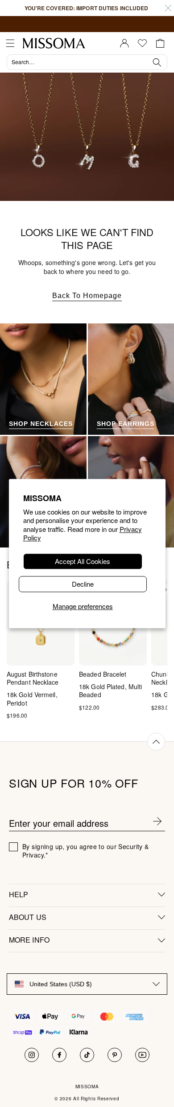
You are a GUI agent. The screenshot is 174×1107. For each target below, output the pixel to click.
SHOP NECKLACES (41, 423)
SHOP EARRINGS (125, 423)
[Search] (87, 63)
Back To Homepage (87, 295)
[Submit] (157, 823)
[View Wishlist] (142, 43)
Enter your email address (58, 823)
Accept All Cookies (82, 561)
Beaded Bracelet (103, 674)
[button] (10, 43)
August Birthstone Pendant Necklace (33, 678)
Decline (83, 583)
